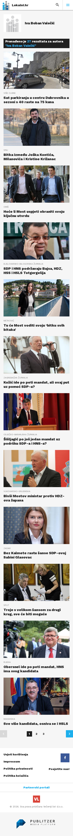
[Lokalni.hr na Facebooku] (65, 757)
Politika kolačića (16, 775)
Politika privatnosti (18, 768)
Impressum (12, 761)
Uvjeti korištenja (16, 754)
